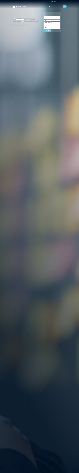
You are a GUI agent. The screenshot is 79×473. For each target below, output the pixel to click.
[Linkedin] (13, 1)
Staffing (42, 6)
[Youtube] (17, 1)
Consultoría (34, 6)
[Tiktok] (19, 1)
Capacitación (51, 6)
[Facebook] (16, 1)
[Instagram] (15, 1)
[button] (34, 7)
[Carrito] (65, 6)
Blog (59, 6)
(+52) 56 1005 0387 (53, 1)
